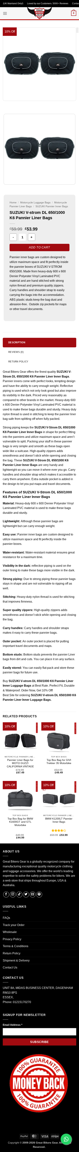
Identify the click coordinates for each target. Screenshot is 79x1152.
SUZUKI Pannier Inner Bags (51, 206)
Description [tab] (16, 342)
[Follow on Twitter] (26, 894)
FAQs (6, 917)
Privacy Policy (12, 939)
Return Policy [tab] (18, 361)
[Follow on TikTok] (19, 894)
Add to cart (39, 247)
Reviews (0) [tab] (16, 352)
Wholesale (10, 932)
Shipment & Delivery (16, 960)
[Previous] (6, 104)
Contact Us (10, 967)
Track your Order (13, 925)
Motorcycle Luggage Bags (35, 202)
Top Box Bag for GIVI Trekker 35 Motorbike (58, 762)
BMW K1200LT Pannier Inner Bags (58, 820)
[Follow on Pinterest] (39, 894)
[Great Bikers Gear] (39, 12)
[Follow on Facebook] (6, 894)
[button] (5, 13)
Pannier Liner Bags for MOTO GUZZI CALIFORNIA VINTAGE (20, 763)
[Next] (16, 104)
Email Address (12, 1024)
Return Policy (11, 953)
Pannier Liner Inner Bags (20, 465)
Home (13, 202)
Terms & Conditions (15, 946)
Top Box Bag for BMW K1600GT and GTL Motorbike (20, 822)
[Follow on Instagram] (13, 894)
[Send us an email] (33, 894)
